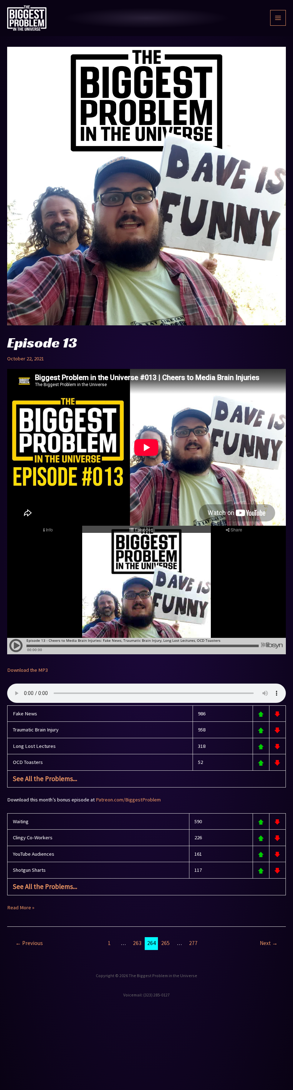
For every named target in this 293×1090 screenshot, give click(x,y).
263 (137, 943)
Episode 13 (42, 342)
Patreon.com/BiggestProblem (128, 799)
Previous (29, 943)
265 (165, 943)
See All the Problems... (45, 778)
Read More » (20, 907)
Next (269, 943)
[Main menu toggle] (278, 18)
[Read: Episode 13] (146, 185)
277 (193, 943)
